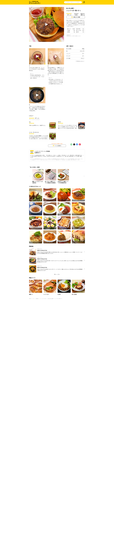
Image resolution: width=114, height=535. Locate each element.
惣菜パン (37, 298)
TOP (30, 298)
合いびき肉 (68, 48)
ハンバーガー (43, 298)
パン (33, 298)
